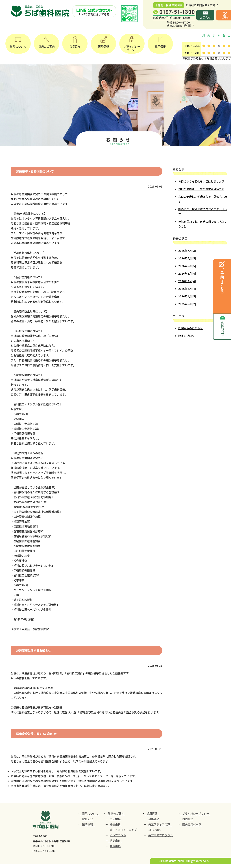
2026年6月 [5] (187, 258)
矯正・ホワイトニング (123, 830)
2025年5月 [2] (187, 304)
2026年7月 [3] (187, 251)
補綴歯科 (115, 824)
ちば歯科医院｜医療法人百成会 (40, 11)
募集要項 (153, 819)
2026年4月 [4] (187, 273)
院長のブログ (186, 336)
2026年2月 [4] (187, 289)
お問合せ (205, 17)
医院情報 (103, 46)
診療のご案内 (46, 46)
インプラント (118, 835)
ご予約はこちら (222, 281)
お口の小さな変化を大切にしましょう (201, 181)
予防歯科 (115, 819)
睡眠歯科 (115, 846)
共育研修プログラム (160, 835)
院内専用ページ (191, 824)
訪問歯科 (115, 840)
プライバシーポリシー (132, 48)
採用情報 (160, 46)
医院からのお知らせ (190, 328)
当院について (18, 46)
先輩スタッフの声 (159, 824)
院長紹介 (74, 46)
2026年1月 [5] (187, 296)
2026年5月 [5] (187, 266)
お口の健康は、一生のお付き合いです (201, 189)
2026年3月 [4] (187, 281)
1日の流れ (154, 830)
